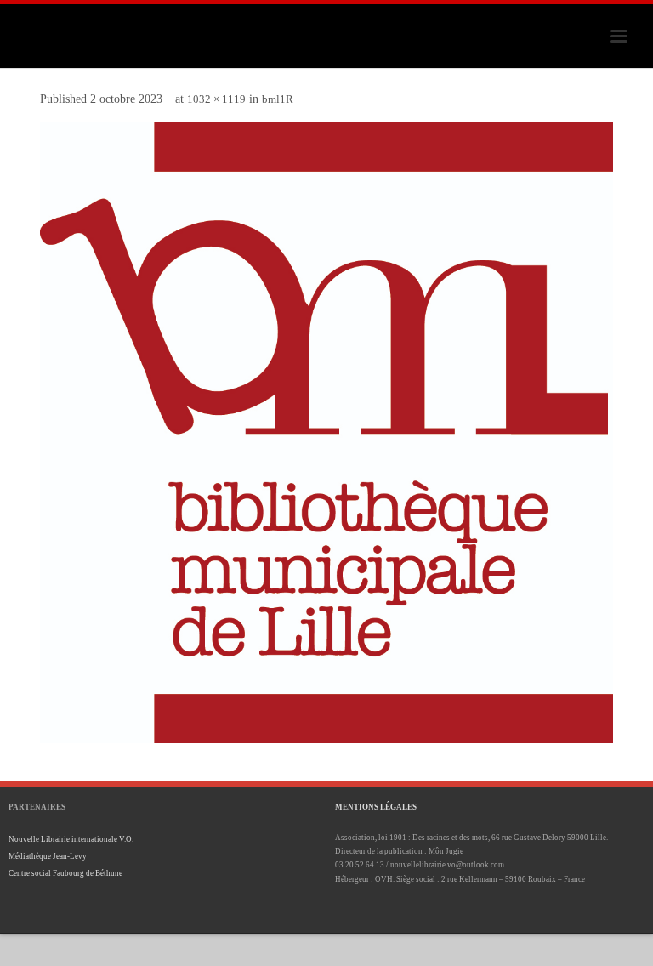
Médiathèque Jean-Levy (48, 856)
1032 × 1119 (216, 99)
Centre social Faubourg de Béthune (65, 873)
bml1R (277, 99)
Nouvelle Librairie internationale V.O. (71, 839)
